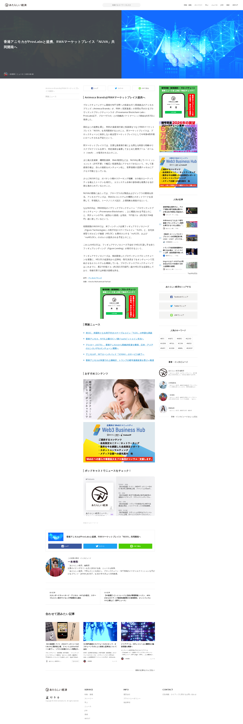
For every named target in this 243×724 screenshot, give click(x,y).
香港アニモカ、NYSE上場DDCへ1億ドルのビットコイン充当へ (115, 338)
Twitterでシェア (180, 306)
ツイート (121, 88)
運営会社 (127, 694)
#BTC (162, 339)
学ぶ (206, 5)
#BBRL (180, 348)
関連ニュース (51, 96)
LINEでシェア (179, 315)
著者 (227, 5)
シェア (96, 88)
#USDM (163, 343)
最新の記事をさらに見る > (145, 670)
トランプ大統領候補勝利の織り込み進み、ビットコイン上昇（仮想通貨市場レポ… (173, 250)
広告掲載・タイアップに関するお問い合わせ (179, 694)
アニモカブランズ (95, 278)
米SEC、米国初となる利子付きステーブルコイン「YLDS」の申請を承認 (119, 332)
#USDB (171, 348)
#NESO (189, 343)
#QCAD (188, 339)
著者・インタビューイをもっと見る (184, 416)
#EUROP (190, 348)
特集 (177, 214)
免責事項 (127, 702)
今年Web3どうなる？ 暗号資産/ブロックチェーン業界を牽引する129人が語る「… (173, 222)
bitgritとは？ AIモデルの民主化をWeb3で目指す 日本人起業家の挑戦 (173, 263)
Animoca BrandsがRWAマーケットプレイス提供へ (62, 89)
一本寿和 (73, 561)
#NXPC (162, 348)
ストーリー (198, 5)
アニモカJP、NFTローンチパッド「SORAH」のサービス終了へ (115, 354)
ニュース (214, 5)
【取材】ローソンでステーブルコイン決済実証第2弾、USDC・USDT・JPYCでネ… (173, 236)
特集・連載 (188, 5)
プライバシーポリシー (132, 698)
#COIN (180, 343)
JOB (222, 5)
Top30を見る (192, 273)
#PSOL (172, 343)
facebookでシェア (181, 297)
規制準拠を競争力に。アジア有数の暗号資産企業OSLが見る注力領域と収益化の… (173, 209)
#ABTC (170, 339)
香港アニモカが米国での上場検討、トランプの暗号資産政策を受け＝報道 (120, 360)
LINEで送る (145, 88)
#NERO (179, 339)
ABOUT (235, 5)
